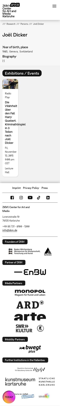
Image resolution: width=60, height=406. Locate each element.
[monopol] (30, 292)
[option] (11, 127)
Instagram (21, 197)
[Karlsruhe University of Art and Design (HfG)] (30, 370)
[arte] (30, 316)
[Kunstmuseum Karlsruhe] (20, 382)
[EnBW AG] (30, 272)
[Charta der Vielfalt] (21, 396)
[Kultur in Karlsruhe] (40, 328)
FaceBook (12, 197)
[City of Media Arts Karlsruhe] (44, 396)
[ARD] (30, 305)
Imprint (16, 187)
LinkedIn (48, 197)
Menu (54, 6)
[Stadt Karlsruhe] (48, 251)
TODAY (9, 397)
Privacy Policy (31, 187)
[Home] (13, 10)
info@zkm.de (9, 230)
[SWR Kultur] (24, 328)
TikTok (39, 197)
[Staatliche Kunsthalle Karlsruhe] (47, 382)
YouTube (30, 197)
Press (45, 187)
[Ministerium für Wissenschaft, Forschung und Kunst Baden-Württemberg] (24, 251)
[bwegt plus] (30, 349)
